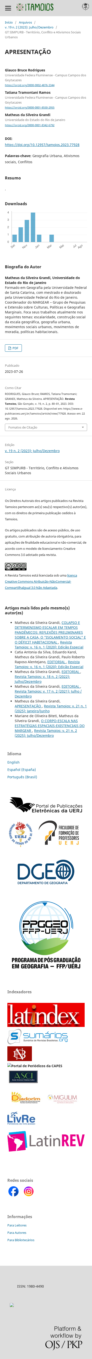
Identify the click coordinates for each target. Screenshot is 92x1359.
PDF (15, 348)
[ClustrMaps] (12, 1305)
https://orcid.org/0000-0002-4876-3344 (29, 85)
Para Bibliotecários (20, 1240)
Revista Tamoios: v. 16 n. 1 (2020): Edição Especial (49, 644)
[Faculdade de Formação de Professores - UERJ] (58, 845)
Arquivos (25, 22)
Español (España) (21, 769)
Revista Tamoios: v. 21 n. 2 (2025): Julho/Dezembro (46, 733)
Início (9, 22)
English (13, 762)
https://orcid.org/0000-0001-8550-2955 (29, 107)
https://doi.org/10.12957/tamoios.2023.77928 (42, 144)
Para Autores (16, 1232)
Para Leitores (16, 1225)
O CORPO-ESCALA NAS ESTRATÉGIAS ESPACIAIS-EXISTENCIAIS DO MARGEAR (50, 725)
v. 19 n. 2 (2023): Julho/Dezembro (29, 27)
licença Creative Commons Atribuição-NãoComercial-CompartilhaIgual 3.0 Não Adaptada (41, 581)
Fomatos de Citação (22, 427)
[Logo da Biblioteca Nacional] (20, 1059)
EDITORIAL (56, 661)
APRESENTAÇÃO (28, 706)
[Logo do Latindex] (46, 1025)
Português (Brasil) (22, 777)
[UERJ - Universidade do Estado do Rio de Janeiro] (20, 845)
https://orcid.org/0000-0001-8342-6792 (29, 125)
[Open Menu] (8, 8)
